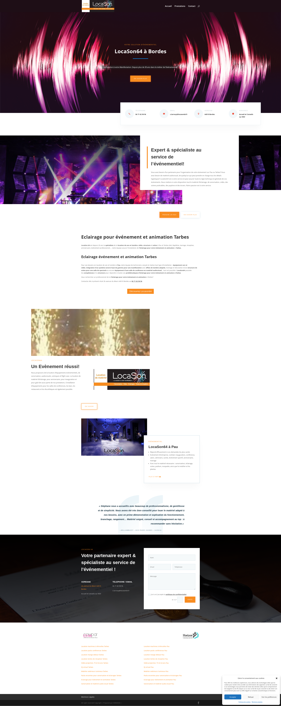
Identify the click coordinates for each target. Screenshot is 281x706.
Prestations (180, 6)
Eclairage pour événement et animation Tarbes (98, 680)
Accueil (168, 6)
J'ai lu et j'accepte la (168, 594)
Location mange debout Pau (154, 655)
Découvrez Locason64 (140, 291)
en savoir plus (190, 215)
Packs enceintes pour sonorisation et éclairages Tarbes (101, 675)
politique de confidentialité (176, 594)
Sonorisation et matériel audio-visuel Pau (159, 684)
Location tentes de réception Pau (156, 659)
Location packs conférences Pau (155, 650)
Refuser (251, 697)
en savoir (89, 406)
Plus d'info (154, 477)
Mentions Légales (257, 702)
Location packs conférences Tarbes (94, 650)
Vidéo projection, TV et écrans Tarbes (94, 663)
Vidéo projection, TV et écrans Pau (156, 663)
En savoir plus (140, 79)
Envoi (190, 599)
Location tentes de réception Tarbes (94, 659)
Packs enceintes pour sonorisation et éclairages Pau (163, 675)
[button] (277, 678)
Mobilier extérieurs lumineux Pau (156, 671)
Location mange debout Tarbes (92, 655)
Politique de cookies (245, 702)
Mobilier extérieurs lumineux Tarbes (94, 671)
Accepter (233, 697)
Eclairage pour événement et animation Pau (160, 680)
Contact (191, 6)
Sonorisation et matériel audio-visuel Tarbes (97, 684)
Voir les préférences (269, 697)
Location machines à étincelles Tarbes (95, 646)
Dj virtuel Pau (149, 667)
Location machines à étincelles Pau (156, 646)
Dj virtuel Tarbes (87, 667)
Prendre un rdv (169, 215)
